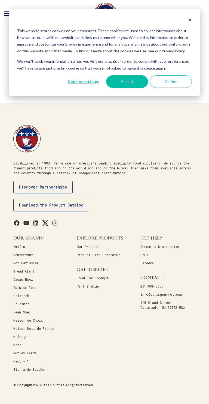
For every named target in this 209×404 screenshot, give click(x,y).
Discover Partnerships (43, 187)
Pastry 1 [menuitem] (21, 361)
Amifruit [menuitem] (21, 246)
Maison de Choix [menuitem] (28, 320)
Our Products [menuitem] (88, 246)
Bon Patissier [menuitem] (26, 263)
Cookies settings (83, 81)
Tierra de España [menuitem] (28, 369)
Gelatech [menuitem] (21, 296)
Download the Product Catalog (51, 205)
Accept (127, 81)
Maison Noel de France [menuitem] (33, 328)
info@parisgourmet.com (161, 294)
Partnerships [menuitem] (88, 286)
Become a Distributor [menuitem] (160, 246)
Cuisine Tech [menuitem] (24, 287)
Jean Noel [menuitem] (22, 312)
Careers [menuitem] (147, 263)
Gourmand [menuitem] (21, 304)
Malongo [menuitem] (20, 336)
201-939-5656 (151, 286)
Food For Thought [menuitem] (93, 278)
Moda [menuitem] (17, 345)
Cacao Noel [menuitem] (23, 279)
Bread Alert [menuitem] (24, 271)
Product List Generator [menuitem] (98, 255)
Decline (171, 81)
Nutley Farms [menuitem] (25, 353)
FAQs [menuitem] (144, 255)
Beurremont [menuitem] (23, 255)
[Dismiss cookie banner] (190, 20)
